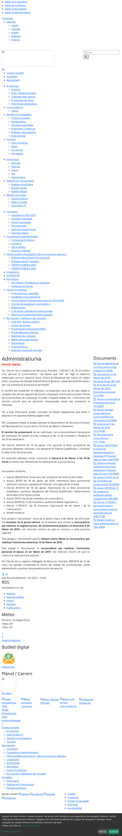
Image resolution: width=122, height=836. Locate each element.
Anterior (6, 640)
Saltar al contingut (15, 5)
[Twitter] (24, 794)
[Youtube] (49, 794)
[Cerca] (86, 56)
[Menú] (3, 69)
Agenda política (15, 597)
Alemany (16, 36)
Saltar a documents (16, 9)
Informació (13, 781)
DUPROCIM (13, 763)
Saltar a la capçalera (16, 1)
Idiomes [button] (11, 22)
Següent (16, 640)
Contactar (7, 18)
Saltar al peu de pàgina (17, 12)
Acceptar (113, 831)
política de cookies (30, 825)
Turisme (11, 741)
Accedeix (7, 693)
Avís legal (73, 804)
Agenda (11, 593)
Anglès (15, 32)
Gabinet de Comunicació (20, 784)
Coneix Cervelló (10, 727)
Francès (15, 39)
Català (14, 25)
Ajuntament (8, 745)
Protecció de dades (78, 801)
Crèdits (72, 794)
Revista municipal (16, 788)
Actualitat (7, 777)
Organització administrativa (22, 752)
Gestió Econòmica (17, 770)
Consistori (12, 749)
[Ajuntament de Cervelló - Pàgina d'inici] (28, 58)
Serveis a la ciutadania (19, 738)
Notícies (11, 604)
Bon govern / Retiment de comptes (26, 773)
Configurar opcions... (12, 831)
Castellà (15, 29)
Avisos (10, 600)
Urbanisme (13, 759)
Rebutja (103, 831)
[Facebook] (36, 794)
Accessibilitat (75, 808)
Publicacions (14, 607)
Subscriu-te (8, 667)
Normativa (12, 766)
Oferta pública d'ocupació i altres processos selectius (36, 756)
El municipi (13, 731)
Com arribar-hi (15, 734)
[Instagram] (9, 797)
